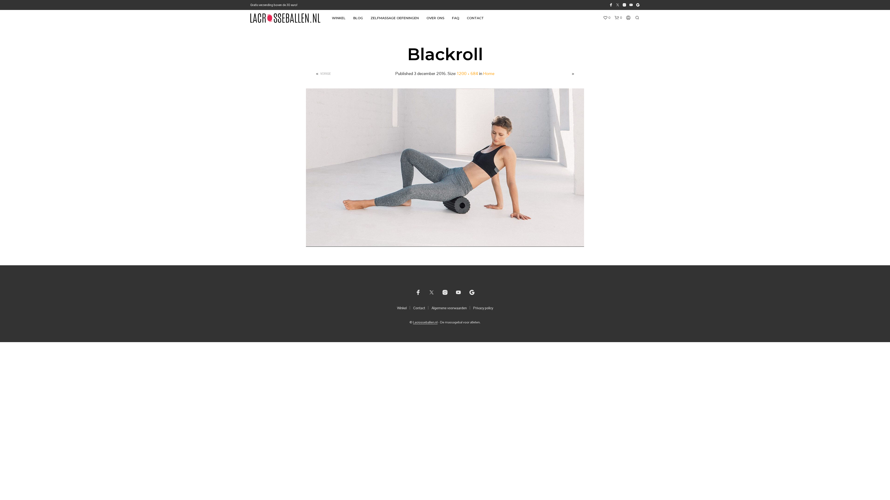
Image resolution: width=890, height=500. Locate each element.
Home (488, 73)
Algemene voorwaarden (449, 308)
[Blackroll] (445, 167)
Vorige (325, 73)
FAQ (455, 18)
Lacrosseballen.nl (425, 322)
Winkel (339, 18)
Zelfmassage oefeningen (395, 18)
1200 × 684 (467, 73)
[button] (606, 18)
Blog (358, 18)
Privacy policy (483, 308)
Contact (475, 18)
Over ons (435, 18)
